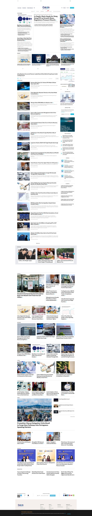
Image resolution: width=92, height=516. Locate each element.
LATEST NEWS (19, 80)
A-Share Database (72, 81)
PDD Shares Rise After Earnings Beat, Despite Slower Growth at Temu (43, 203)
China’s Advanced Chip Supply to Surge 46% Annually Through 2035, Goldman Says (43, 173)
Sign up (72, 114)
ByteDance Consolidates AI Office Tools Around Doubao (24, 25)
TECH (18, 343)
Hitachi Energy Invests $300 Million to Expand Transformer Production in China (68, 136)
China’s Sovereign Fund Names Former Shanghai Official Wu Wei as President (68, 153)
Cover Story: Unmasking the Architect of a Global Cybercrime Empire (39, 64)
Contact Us (50, 509)
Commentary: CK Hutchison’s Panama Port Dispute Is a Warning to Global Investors (69, 166)
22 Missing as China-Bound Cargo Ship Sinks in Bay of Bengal (43, 133)
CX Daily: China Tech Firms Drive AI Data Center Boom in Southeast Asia (44, 193)
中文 (62, 7)
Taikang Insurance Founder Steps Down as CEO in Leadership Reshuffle (52, 299)
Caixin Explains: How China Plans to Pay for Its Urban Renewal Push (67, 64)
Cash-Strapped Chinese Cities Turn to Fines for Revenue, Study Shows (44, 123)
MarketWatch (68, 508)
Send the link (53, 495)
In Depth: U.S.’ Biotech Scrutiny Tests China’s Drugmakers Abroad (66, 34)
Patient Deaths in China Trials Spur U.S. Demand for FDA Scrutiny (67, 26)
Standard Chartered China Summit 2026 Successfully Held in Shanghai (53, 473)
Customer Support (51, 508)
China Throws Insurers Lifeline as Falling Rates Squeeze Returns (51, 292)
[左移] (18, 253)
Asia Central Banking (56, 11)
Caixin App (19, 7)
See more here (73, 416)
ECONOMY (19, 305)
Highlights (42, 11)
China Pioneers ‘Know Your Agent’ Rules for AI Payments (44, 162)
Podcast (37, 11)
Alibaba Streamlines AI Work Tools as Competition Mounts (24, 34)
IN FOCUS (19, 246)
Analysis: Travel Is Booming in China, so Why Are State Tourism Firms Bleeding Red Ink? (52, 65)
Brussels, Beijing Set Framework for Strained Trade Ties (66, 47)
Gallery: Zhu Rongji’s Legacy (25, 260)
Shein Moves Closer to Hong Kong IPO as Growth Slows (44, 25)
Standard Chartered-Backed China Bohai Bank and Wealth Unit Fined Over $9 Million (45, 153)
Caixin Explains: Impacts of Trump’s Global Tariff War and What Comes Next (38, 393)
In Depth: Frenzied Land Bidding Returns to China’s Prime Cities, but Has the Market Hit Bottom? (67, 192)
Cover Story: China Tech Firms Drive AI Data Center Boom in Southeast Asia (24, 39)
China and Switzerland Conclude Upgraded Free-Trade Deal (66, 40)
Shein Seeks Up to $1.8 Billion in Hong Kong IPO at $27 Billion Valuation (44, 223)
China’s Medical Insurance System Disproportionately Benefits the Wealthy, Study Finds (43, 183)
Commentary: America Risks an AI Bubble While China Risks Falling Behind (24, 50)
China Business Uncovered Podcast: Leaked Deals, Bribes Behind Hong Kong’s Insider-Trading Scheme (25, 464)
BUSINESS (19, 322)
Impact (50, 11)
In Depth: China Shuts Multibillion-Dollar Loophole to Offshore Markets (67, 49)
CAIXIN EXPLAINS (20, 381)
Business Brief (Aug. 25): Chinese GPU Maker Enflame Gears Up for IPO (43, 83)
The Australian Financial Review (70, 509)
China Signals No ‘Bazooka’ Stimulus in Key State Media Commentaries (44, 93)
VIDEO (18, 397)
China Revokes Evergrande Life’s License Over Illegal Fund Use (67, 300)
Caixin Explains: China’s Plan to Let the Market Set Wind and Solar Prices (53, 393)
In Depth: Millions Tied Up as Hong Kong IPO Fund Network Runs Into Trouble (23, 64)
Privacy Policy (59, 505)
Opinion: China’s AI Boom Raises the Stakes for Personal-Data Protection (69, 161)
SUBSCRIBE (72, 7)
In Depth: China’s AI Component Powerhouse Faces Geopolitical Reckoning (25, 48)
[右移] (74, 253)
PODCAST (19, 448)
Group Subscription (42, 509)
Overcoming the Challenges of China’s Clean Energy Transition (23, 473)
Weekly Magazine (30, 7)
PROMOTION (19, 469)
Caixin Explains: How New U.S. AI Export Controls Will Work (67, 393)
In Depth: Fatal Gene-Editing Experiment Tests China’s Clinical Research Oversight (67, 36)
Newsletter (24, 7)
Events (47, 11)
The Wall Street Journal (69, 505)
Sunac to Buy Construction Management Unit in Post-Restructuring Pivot (43, 113)
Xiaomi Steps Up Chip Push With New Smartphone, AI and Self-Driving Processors (44, 213)
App (40, 505)
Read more (38, 243)
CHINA (18, 360)
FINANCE (19, 273)
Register (68, 7)
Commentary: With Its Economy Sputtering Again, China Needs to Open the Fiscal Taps (69, 177)
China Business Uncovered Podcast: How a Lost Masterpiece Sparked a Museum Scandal (65, 464)
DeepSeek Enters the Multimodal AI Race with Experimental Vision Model (68, 149)
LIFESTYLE (19, 431)
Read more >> (63, 112)
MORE (57, 78)
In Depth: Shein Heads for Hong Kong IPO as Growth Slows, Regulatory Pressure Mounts (46, 18)
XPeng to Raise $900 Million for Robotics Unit (41, 102)
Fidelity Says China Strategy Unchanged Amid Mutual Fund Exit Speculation (68, 286)
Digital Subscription (42, 508)
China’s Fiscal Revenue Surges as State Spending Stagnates (67, 317)
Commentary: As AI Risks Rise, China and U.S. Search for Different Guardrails (69, 171)
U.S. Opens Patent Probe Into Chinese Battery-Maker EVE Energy (68, 141)
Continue (69, 513)
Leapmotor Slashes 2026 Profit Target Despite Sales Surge (44, 142)
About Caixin (50, 505)
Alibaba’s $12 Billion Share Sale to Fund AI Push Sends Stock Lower (43, 233)
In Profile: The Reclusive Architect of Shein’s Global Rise (44, 24)
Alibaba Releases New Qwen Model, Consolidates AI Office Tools (23, 32)
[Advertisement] (46, 268)
